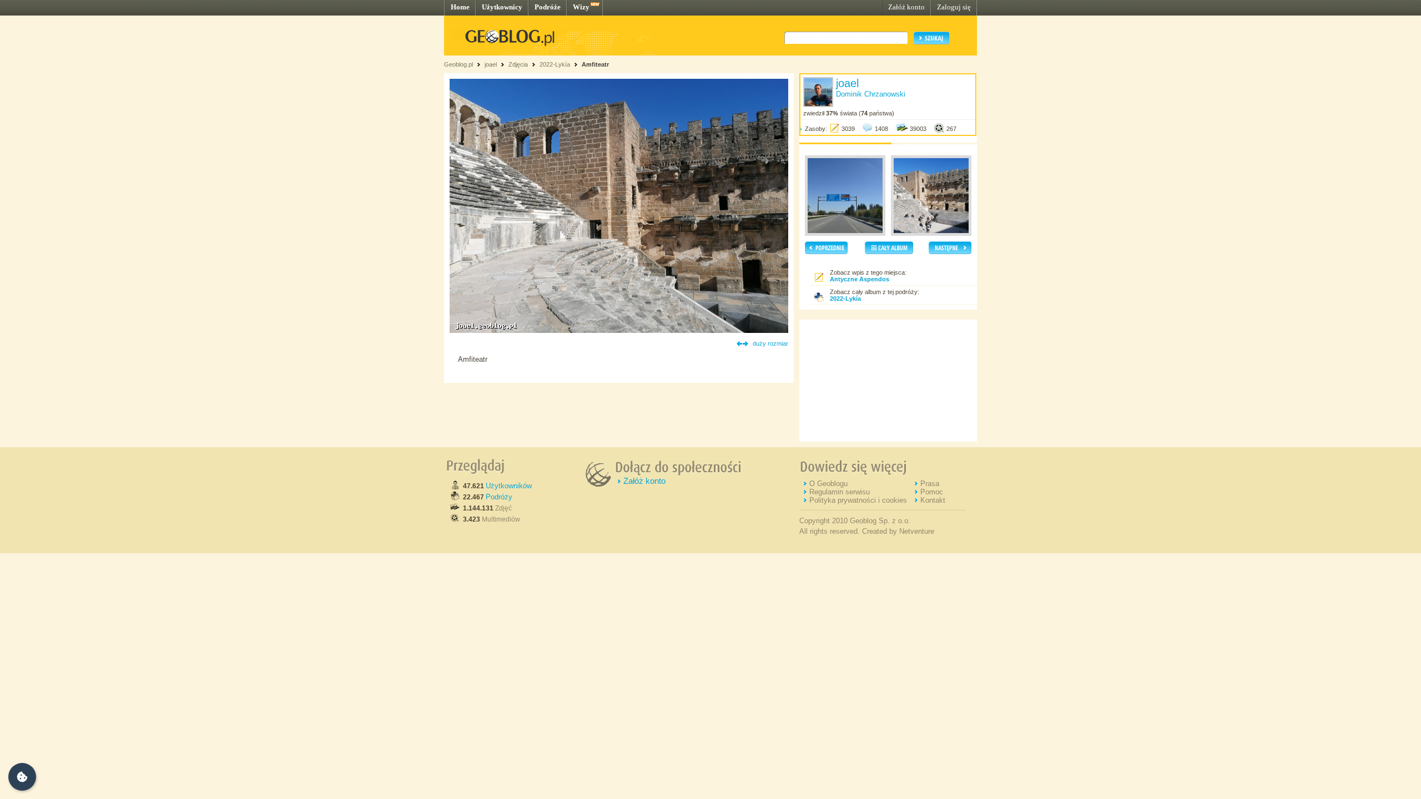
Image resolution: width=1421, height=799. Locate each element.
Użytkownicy (502, 7)
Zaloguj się (954, 7)
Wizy (581, 7)
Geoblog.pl (458, 64)
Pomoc (931, 492)
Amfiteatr (595, 64)
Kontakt (932, 500)
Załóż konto (906, 7)
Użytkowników (509, 486)
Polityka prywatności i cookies (858, 500)
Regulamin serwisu (839, 492)
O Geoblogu (828, 483)
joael (491, 64)
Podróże (548, 7)
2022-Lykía (555, 64)
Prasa (929, 483)
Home (460, 7)
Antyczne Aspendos (859, 279)
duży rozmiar (770, 343)
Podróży (499, 497)
